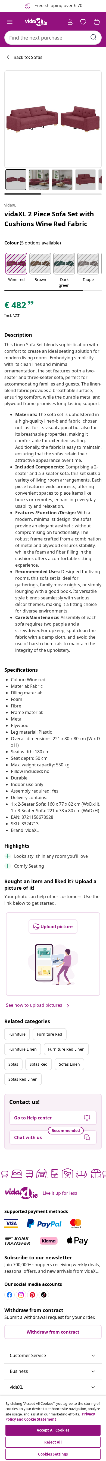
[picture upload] (53, 964)
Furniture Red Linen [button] (66, 1049)
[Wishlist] (83, 22)
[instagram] (21, 1295)
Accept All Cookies (53, 1430)
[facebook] (9, 1295)
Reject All (52, 1442)
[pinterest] (32, 1295)
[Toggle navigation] (9, 21)
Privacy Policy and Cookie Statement (50, 1417)
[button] (16, 271)
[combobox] (53, 38)
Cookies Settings (53, 1454)
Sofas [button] (13, 1064)
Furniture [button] (17, 1034)
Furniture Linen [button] (22, 1049)
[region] (53, 1428)
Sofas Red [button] (39, 1064)
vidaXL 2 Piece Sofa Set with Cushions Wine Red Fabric (49, 218)
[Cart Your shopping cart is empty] (96, 22)
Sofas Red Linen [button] (23, 1079)
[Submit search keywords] (93, 37)
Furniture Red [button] (49, 1034)
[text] (19, 306)
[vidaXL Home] (36, 22)
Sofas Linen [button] (69, 1064)
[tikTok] (43, 1295)
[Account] (70, 22)
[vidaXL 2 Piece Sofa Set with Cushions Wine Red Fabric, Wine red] (53, 119)
